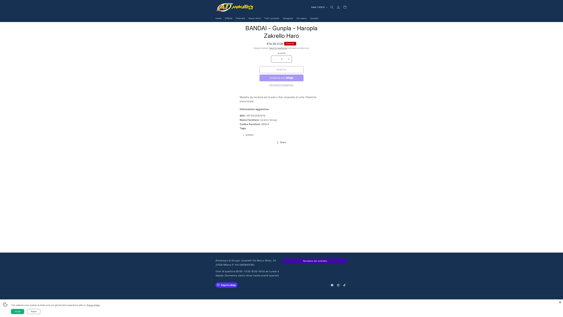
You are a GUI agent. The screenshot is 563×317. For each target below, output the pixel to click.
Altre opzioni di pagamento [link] (281, 85)
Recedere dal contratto (315, 261)
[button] (332, 7)
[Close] (560, 302)
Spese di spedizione (278, 48)
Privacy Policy (93, 305)
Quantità (281, 53)
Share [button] (283, 142)
